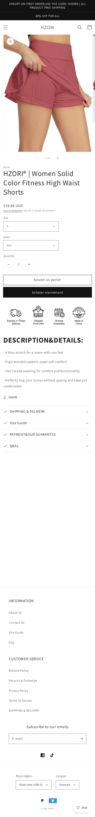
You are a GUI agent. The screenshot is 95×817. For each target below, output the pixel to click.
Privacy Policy (18, 691)
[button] (5, 27)
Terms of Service (20, 701)
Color (6, 237)
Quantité (8, 256)
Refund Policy (18, 671)
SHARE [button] (13, 397)
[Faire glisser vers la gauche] (37, 158)
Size (5, 218)
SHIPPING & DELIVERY (24, 710)
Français (64, 785)
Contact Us (17, 622)
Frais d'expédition (12, 210)
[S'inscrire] (81, 739)
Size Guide (16, 632)
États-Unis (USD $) (30, 785)
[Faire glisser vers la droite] (57, 158)
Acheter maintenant (47, 292)
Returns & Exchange (23, 680)
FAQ (11, 643)
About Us (15, 613)
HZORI (51, 808)
